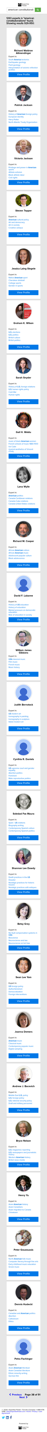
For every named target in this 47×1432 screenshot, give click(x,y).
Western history (19, 1157)
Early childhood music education (22, 1264)
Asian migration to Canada (20, 1210)
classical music (17, 659)
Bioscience (13, 938)
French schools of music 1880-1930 (23, 444)
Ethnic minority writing (18, 1373)
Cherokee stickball (17, 280)
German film (14, 1376)
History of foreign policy (23, 114)
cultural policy (19, 220)
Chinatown (13, 1212)
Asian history (18, 1204)
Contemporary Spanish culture (21, 828)
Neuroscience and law (18, 940)
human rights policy (19, 389)
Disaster (12, 880)
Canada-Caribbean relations (21, 498)
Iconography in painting (18, 716)
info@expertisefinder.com (16, 1411)
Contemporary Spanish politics (22, 831)
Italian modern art (16, 722)
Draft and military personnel (20, 1103)
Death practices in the (19, 877)
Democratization (16, 992)
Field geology (14, 65)
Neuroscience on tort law (19, 943)
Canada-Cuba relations (18, 501)
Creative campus (16, 228)
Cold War (12, 392)
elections (14, 332)
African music (18, 553)
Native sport (18, 278)
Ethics (11, 1321)
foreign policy (16, 986)
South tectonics (19, 60)
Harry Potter (14, 120)
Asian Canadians (16, 1207)
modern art (15, 714)
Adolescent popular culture (20, 556)
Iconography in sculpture (19, 719)
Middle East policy (18, 1095)
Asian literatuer (19, 1368)
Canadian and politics (22, 1313)
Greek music (14, 1267)
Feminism (13, 776)
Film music (13, 662)
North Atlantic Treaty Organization (23, 122)
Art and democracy (17, 222)
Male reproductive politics (20, 778)
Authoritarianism (15, 989)
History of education (19, 605)
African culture (19, 550)
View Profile (23, 74)
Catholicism (13, 1319)
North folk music (20, 1259)
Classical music (15, 1043)
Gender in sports (16, 286)
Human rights (14, 395)
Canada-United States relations (22, 504)
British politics (14, 340)
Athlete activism (15, 172)
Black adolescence (17, 558)
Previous (17, 1395)
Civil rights (13, 178)
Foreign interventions (18, 994)
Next (22, 1397)
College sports (15, 283)
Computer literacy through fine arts (23, 1262)
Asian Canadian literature (19, 1371)
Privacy (34, 1411)
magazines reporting (19, 1150)
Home (28, 1411)
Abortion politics (15, 773)
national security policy (20, 1101)
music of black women (22, 441)
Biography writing (16, 825)
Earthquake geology (17, 62)
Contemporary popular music (21, 1046)
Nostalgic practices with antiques (23, 887)
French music (14, 665)
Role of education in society (20, 615)
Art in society (14, 225)
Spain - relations (17, 823)
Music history (14, 667)
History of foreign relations (22, 387)
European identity (16, 117)
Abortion (12, 1316)
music (15, 1041)
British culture (14, 338)
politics (13, 335)
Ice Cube (12, 447)
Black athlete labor (17, 175)
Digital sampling (15, 1049)
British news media (17, 1160)
